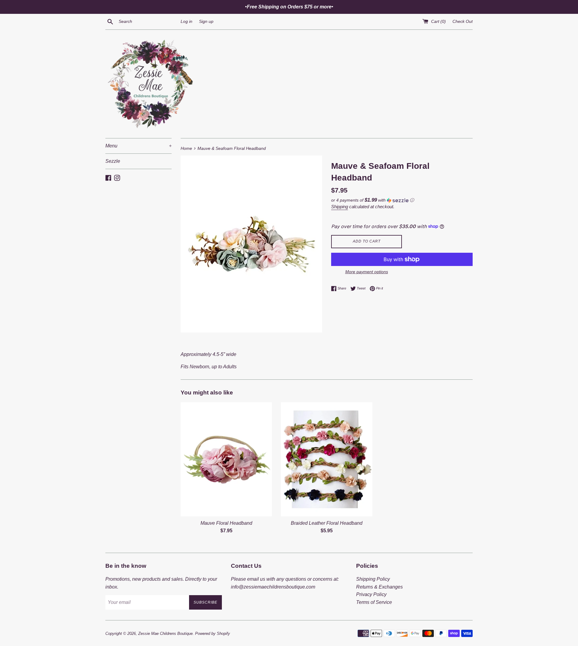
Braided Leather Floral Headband (326, 523)
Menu (138, 145)
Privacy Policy (371, 594)
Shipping (339, 206)
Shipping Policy (373, 579)
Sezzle (112, 161)
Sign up (206, 21)
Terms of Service (374, 602)
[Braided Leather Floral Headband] (326, 459)
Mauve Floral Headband (226, 523)
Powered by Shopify (212, 633)
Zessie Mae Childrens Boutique (165, 633)
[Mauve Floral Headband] (226, 459)
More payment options (366, 271)
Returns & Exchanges (379, 586)
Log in (186, 21)
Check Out (462, 21)
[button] (402, 200)
